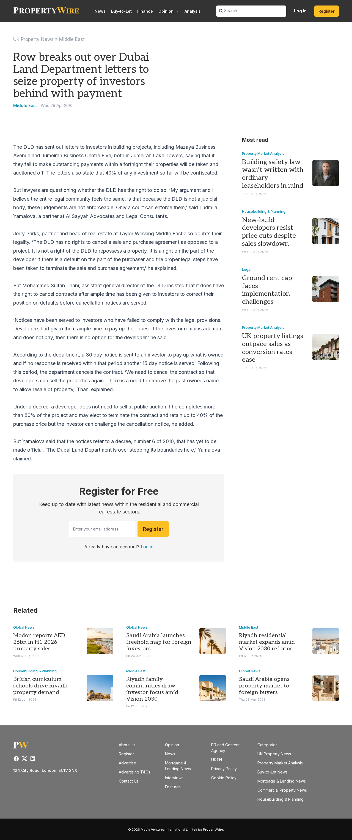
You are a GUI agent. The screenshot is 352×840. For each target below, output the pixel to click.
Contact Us (129, 781)
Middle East (72, 39)
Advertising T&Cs (134, 772)
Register (326, 11)
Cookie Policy (224, 777)
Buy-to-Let (121, 11)
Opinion (166, 11)
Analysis (193, 11)
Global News (24, 627)
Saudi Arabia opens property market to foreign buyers (264, 686)
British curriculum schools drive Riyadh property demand (40, 686)
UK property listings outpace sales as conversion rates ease (272, 348)
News (100, 11)
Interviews (174, 777)
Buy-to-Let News (272, 772)
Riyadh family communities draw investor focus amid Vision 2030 (152, 689)
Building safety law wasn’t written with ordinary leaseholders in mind (272, 174)
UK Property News (33, 39)
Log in (300, 10)
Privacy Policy (224, 768)
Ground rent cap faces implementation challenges (267, 290)
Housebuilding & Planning (263, 211)
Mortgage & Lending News (281, 781)
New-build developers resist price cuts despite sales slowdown (269, 232)
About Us (127, 744)
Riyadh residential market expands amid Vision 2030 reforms (267, 642)
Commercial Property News (282, 790)
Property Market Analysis (263, 153)
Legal (246, 269)
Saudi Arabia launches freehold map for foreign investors (158, 642)
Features (173, 786)
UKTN (216, 759)
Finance (145, 11)
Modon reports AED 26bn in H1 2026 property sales (39, 642)
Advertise (127, 763)
